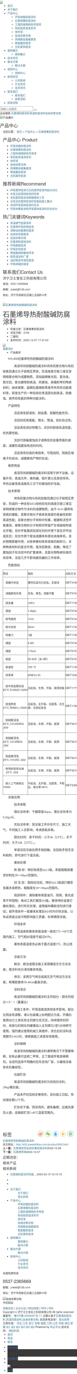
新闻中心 (15, 1256)
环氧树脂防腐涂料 (25, 17)
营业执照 (23, 1196)
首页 (10, 5)
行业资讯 (20, 84)
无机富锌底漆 (23, 47)
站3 (18, 1327)
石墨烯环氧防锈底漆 (22, 226)
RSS (43, 1308)
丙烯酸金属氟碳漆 (25, 39)
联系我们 (12, 91)
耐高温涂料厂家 (19, 256)
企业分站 (21, 1308)
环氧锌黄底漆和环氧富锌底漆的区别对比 (33, 208)
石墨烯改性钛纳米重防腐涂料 (30, 1148)
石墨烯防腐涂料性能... (23, 1174)
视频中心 (12, 69)
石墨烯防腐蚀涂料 (20, 241)
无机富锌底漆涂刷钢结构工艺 (27, 197)
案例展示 (12, 50)
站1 (8, 1327)
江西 (49, 1323)
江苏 (25, 1323)
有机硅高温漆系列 (25, 28)
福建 (43, 1323)
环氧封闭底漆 (18, 249)
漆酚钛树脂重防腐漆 (22, 230)
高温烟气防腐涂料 (20, 223)
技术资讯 (12, 58)
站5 (28, 1327)
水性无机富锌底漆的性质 (24, 194)
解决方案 (12, 61)
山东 (55, 1323)
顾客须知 (20, 99)
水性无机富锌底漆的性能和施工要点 (31, 201)
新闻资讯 (12, 76)
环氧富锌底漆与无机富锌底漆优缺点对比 (33, 190)
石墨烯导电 (19, 1152)
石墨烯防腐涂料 (20, 113)
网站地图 (33, 1308)
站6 (32, 1327)
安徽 (37, 1323)
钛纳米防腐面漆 (19, 234)
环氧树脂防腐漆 (19, 264)
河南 (61, 1323)
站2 (13, 1327)
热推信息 (8, 1308)
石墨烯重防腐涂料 (25, 20)
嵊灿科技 (14, 1330)
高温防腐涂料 (37, 113)
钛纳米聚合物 (23, 35)
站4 (23, 1327)
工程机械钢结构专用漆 (28, 24)
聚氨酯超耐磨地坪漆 (22, 253)
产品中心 (12, 13)
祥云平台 (55, 1327)
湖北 (67, 1323)
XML (51, 1308)
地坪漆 (19, 32)
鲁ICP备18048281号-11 (28, 1315)
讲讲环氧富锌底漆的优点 (24, 205)
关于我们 (12, 9)
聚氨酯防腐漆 (23, 43)
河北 (19, 1323)
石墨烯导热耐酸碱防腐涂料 (18, 1140)
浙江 (31, 1323)
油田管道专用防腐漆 (22, 260)
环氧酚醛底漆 (18, 245)
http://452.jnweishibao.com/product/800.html (42, 1144)
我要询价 (8, 348)
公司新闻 (20, 80)
